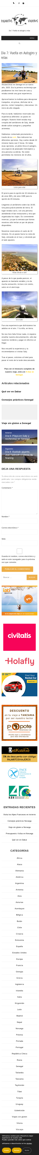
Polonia (19, 1035)
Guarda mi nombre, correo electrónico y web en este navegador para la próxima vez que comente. (18, 559)
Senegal (19, 1066)
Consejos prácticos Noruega (20, 821)
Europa (19, 959)
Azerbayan (19, 909)
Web (3, 539)
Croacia (19, 934)
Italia (19, 997)
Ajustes (27, 1150)
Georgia (19, 972)
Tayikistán (19, 1085)
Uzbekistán (19, 1110)
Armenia (19, 890)
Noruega (19, 1028)
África (19, 858)
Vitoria (20, 1123)
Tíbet (19, 1092)
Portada (19, 1041)
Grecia (19, 978)
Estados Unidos (19, 953)
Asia (20, 896)
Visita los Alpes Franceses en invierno (19, 815)
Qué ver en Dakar (11, 391)
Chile (19, 928)
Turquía (19, 1098)
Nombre (6, 517)
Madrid (19, 1016)
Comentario (7, 488)
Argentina (19, 883)
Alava (19, 864)
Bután (19, 921)
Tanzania (19, 1079)
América (19, 877)
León (19, 1010)
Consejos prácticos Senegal (17, 399)
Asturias (19, 902)
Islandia (19, 991)
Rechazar (17, 1150)
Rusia (19, 1060)
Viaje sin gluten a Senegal (16, 423)
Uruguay (19, 1104)
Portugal (19, 1047)
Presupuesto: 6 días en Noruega (19, 834)
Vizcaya (19, 1129)
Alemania (19, 871)
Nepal (19, 1022)
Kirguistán (19, 1003)
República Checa (19, 1054)
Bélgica (19, 915)
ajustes (29, 1143)
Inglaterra (19, 984)
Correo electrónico (10, 528)
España (19, 946)
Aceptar (6, 1150)
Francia (19, 965)
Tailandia (19, 1073)
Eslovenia (19, 940)
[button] (14, 3)
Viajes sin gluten (19, 1117)
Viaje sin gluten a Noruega (19, 827)
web (14, 137)
